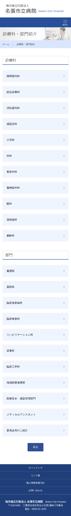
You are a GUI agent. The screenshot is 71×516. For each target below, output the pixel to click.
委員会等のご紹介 (17, 430)
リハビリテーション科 (20, 334)
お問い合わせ (35, 490)
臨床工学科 (13, 366)
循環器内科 (13, 76)
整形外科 (12, 171)
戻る (35, 447)
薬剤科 (11, 286)
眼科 (9, 203)
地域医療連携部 (16, 382)
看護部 (11, 271)
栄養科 (11, 350)
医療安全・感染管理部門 (21, 398)
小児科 (11, 139)
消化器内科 (13, 108)
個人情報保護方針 (35, 482)
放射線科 (12, 219)
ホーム (5, 44)
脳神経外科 (13, 187)
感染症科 (12, 124)
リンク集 (35, 475)
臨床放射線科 (14, 302)
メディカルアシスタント (21, 414)
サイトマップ (35, 468)
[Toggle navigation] (2, 22)
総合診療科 (13, 92)
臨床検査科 (13, 318)
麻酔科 (11, 235)
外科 (9, 155)
